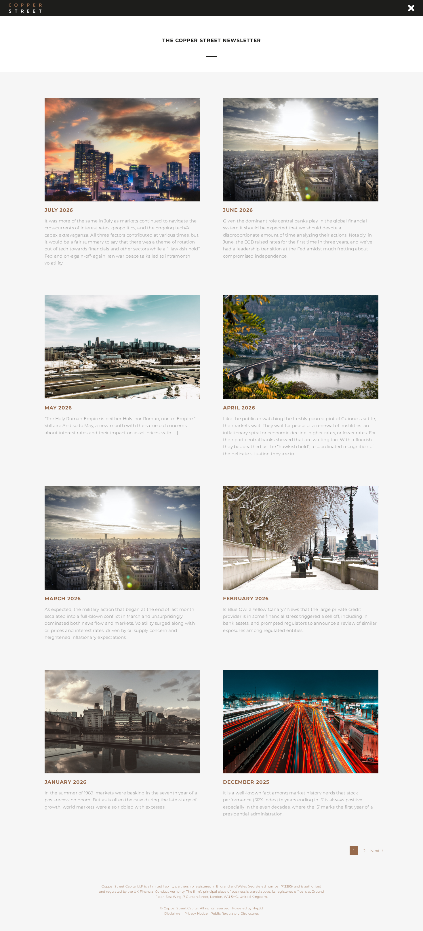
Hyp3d (257, 908)
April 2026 (239, 408)
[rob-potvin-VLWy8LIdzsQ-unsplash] (300, 100)
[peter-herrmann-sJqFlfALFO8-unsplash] (300, 297)
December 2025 (246, 782)
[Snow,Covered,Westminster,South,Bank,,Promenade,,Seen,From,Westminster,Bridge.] (300, 488)
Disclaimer (173, 913)
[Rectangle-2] (122, 672)
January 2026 (66, 782)
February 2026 (246, 598)
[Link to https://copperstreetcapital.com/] (411, 8)
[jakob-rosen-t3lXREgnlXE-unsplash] (122, 297)
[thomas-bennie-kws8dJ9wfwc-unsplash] (122, 100)
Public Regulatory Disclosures (235, 913)
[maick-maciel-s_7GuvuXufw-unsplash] (300, 672)
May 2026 (58, 408)
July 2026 (59, 210)
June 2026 (238, 210)
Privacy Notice (196, 913)
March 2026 (63, 598)
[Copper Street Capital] (25, 5)
